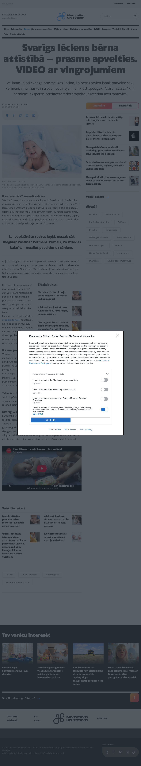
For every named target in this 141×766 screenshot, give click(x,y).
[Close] (118, 336)
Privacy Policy (86, 430)
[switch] (104, 380)
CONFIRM (51, 420)
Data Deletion (55, 430)
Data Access (70, 430)
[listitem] (70, 373)
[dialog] (70, 383)
